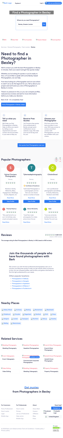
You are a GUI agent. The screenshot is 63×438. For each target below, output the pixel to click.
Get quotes (31, 387)
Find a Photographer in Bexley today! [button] (13, 104)
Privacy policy (5, 430)
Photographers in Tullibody (20, 279)
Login (3, 414)
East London (26, 47)
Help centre (20, 416)
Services (3, 47)
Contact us (56, 408)
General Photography (14, 47)
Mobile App (4, 416)
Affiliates (35, 414)
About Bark (36, 409)
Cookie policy (39, 429)
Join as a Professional (22, 414)
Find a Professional (7, 409)
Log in (42, 3)
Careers (35, 411)
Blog (34, 416)
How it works (5, 411)
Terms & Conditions (28, 429)
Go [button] (44, 24)
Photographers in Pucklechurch (21, 288)
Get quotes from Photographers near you (31, 145)
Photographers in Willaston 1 (21, 286)
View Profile (10, 201)
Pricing (18, 411)
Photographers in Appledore (21, 283)
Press (34, 418)
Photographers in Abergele (20, 281)
